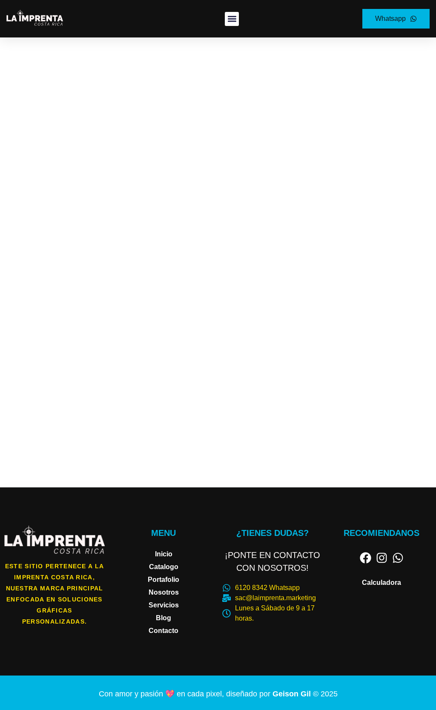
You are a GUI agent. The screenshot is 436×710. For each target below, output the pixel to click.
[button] (232, 19)
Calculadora (381, 582)
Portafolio (163, 579)
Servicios (164, 605)
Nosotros (164, 592)
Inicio (163, 554)
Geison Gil (292, 694)
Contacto (163, 630)
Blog (163, 617)
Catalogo (163, 566)
